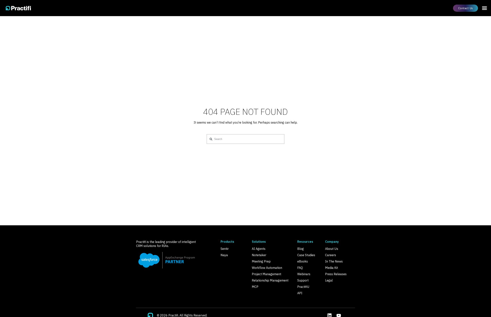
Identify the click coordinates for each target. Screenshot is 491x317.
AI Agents (258, 249)
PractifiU (303, 287)
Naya (224, 255)
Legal (329, 280)
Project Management (266, 274)
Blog (300, 249)
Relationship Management (270, 280)
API (299, 293)
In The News (334, 261)
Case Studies (306, 255)
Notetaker (259, 255)
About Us (331, 249)
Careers (330, 255)
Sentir (225, 249)
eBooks (302, 261)
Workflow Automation (267, 268)
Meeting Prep (261, 261)
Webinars (303, 274)
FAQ (300, 268)
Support (303, 280)
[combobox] (245, 139)
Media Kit (331, 268)
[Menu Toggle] (484, 8)
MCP (255, 287)
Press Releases (336, 274)
